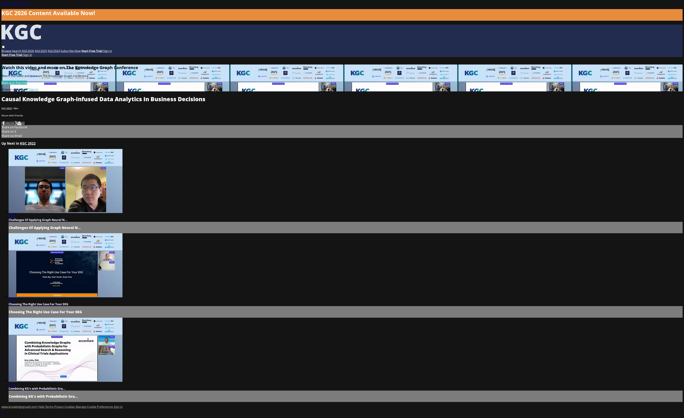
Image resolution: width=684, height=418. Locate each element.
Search (17, 51)
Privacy (59, 407)
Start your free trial (14, 83)
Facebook (8, 123)
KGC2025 (41, 51)
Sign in (107, 51)
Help (41, 407)
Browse (6, 51)
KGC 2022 (6, 108)
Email (21, 123)
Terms (49, 407)
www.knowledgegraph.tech (19, 407)
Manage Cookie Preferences (95, 407)
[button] (3, 47)
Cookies (70, 407)
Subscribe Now (71, 51)
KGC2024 (54, 51)
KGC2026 (28, 51)
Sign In (27, 55)
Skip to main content (15, 3)
